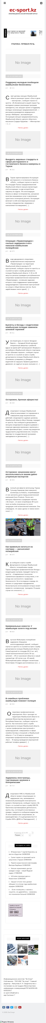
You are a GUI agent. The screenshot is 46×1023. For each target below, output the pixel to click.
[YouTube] (19, 1007)
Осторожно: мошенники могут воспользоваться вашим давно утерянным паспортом (21, 474)
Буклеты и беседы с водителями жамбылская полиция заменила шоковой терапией (22, 327)
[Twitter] (11, 1007)
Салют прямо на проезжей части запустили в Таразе (11, 32)
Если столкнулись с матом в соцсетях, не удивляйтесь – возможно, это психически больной (23, 892)
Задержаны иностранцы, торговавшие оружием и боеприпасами (18, 780)
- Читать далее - (23, 128)
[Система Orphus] (15, 905)
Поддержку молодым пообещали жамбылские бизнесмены (22, 83)
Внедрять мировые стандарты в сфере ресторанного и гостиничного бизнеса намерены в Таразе (23, 162)
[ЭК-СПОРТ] (23, 8)
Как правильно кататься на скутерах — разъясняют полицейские (19, 549)
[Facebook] (7, 1007)
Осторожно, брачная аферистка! (22, 400)
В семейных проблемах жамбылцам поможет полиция (21, 699)
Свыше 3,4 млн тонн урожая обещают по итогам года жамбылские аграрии (23, 884)
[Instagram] (15, 1007)
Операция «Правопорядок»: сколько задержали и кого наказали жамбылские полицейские (20, 244)
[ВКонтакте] (3, 1007)
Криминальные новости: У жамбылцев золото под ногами (21, 627)
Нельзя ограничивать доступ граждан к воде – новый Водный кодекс (20, 871)
